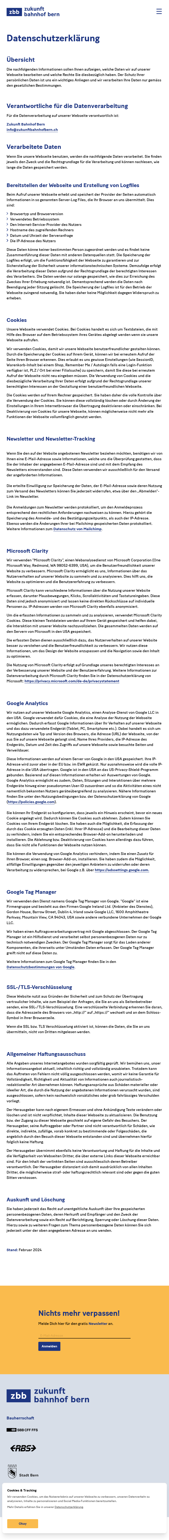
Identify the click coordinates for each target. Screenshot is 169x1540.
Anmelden (49, 1346)
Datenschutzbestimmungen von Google (40, 967)
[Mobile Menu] (159, 11)
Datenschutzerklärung (69, 1507)
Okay (23, 1524)
